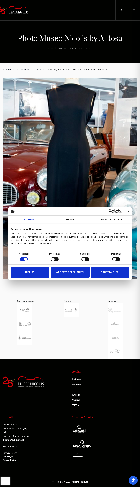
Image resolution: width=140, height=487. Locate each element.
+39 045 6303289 (14, 439)
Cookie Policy (9, 460)
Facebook (77, 384)
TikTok (75, 405)
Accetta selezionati (70, 272)
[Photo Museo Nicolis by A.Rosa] (70, 178)
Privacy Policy (10, 452)
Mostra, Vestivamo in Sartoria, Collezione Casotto (77, 70)
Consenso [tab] (29, 219)
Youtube (76, 400)
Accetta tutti (110, 272)
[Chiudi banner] (128, 211)
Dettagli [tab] (70, 219)
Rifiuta (30, 272)
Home (51, 48)
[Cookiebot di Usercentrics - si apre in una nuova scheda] (110, 211)
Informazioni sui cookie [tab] (111, 219)
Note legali (8, 456)
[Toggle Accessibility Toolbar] (133, 480)
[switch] (55, 259)
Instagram (77, 379)
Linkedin (76, 394)
